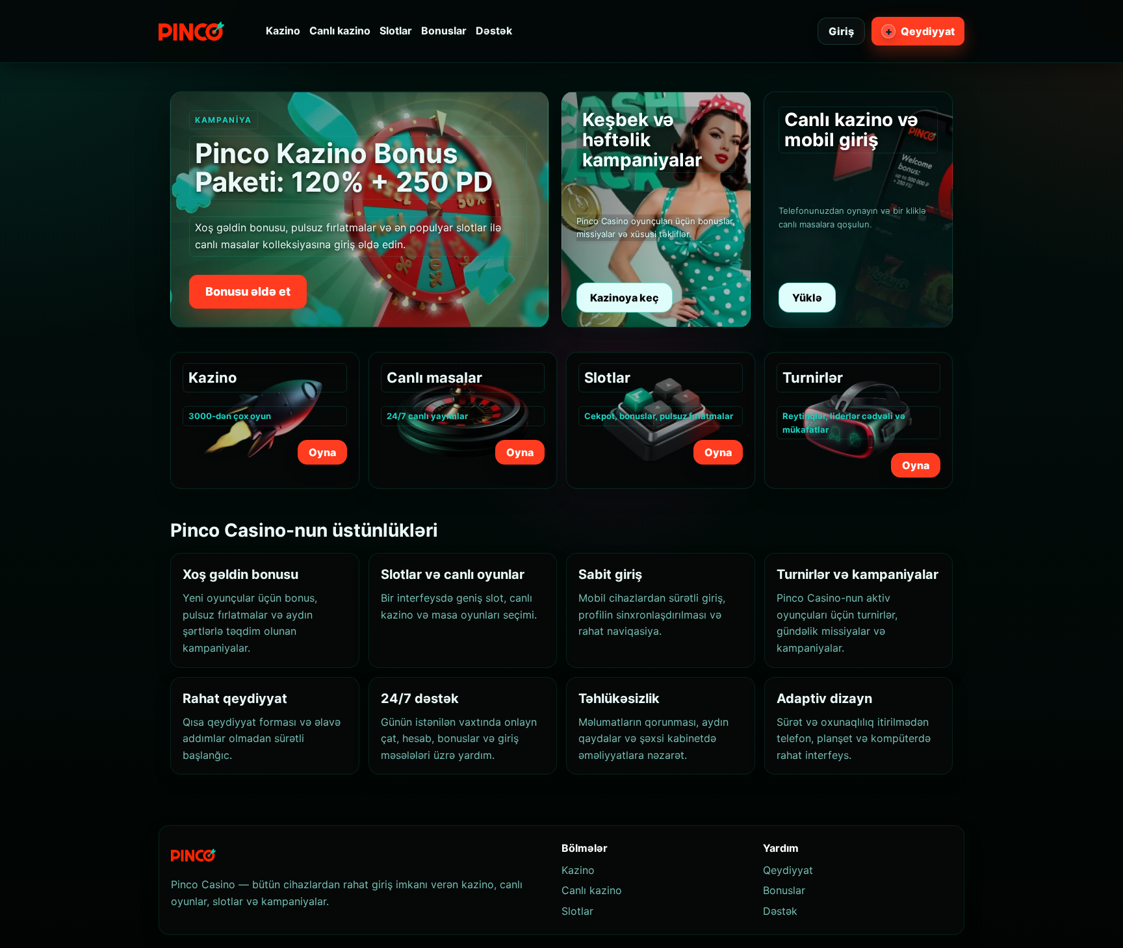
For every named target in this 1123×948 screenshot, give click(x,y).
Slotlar (396, 30)
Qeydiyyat (920, 31)
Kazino (283, 30)
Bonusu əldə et (247, 291)
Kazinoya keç (624, 297)
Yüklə (807, 297)
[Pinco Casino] (191, 31)
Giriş (841, 31)
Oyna (322, 452)
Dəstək (494, 30)
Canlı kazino (339, 30)
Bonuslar (444, 30)
